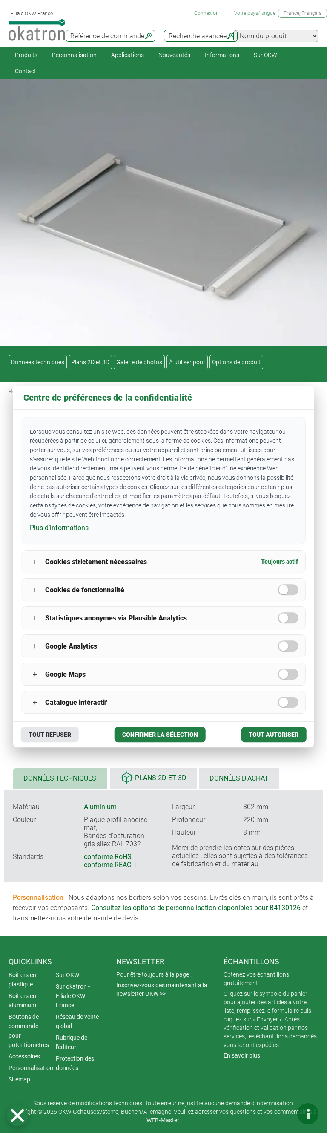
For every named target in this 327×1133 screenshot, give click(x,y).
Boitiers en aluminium (22, 1000)
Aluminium (100, 807)
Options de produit (236, 362)
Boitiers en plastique (22, 980)
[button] (17, 1115)
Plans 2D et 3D (90, 362)
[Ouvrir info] (307, 1113)
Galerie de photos (139, 362)
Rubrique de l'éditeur (71, 1042)
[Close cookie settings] (17, 1115)
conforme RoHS (108, 857)
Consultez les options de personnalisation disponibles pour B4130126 (196, 908)
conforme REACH (110, 865)
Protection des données (75, 1063)
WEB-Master (162, 1120)
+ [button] (35, 561)
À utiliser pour (187, 362)
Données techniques (37, 362)
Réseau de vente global (77, 1021)
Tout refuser (50, 734)
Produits (26, 55)
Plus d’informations (59, 528)
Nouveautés (174, 55)
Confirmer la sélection (160, 734)
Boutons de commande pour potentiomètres (29, 1030)
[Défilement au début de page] (282, 1113)
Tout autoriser (273, 734)
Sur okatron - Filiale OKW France (73, 996)
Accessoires (24, 1056)
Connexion (206, 13)
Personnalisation (74, 55)
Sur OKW (265, 55)
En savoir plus (242, 1055)
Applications (127, 55)
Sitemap (19, 1079)
